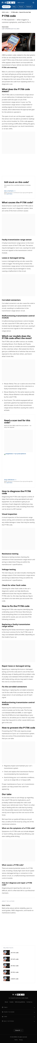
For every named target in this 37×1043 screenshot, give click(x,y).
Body (14, 7)
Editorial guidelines (20, 1002)
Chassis (21, 7)
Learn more (9, 194)
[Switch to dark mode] (33, 2)
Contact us (29, 1002)
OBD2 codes (5, 12)
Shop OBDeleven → (10, 479)
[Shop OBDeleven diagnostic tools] (18, 465)
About (6, 1002)
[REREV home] (8, 3)
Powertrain (6, 7)
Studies (11, 1002)
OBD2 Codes (20, 2)
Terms (16, 1040)
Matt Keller (5, 27)
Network (28, 7)
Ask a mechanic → (9, 191)
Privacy (21, 1040)
